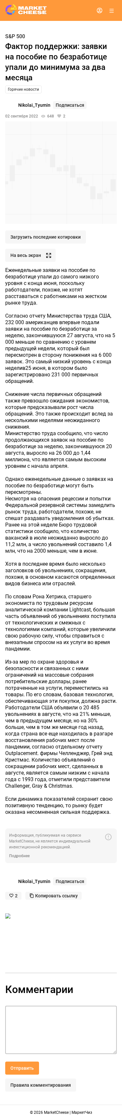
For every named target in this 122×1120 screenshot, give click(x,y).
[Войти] (99, 10)
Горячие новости (23, 89)
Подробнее (19, 856)
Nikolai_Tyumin (34, 105)
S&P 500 (15, 36)
